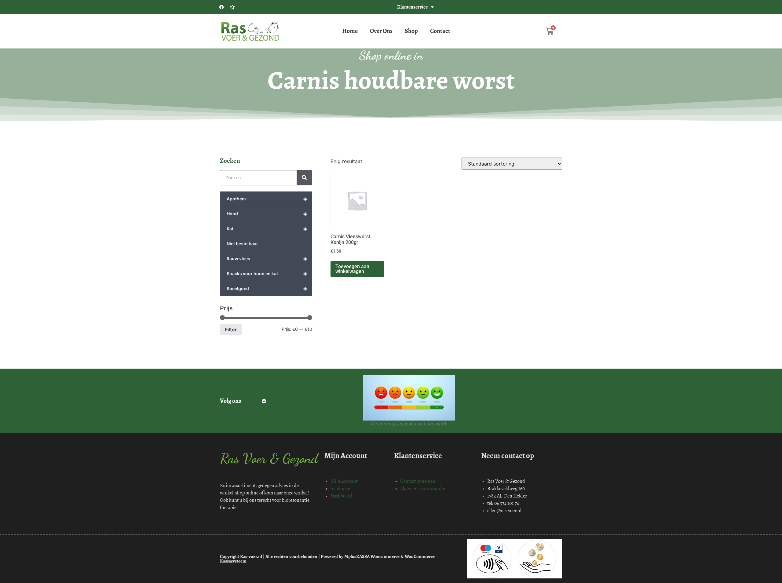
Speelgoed (267, 288)
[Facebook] (221, 7)
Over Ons (381, 31)
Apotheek (267, 198)
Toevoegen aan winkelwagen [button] (352, 269)
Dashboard (341, 496)
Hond (267, 213)
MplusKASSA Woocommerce (372, 556)
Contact (440, 31)
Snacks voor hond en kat (267, 273)
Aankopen (340, 488)
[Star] (232, 7)
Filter (231, 329)
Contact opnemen (417, 481)
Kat (267, 228)
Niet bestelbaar (242, 243)
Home (350, 31)
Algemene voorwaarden (423, 488)
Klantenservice (412, 7)
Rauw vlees (267, 258)
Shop (411, 31)
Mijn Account (344, 481)
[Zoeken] (304, 177)
